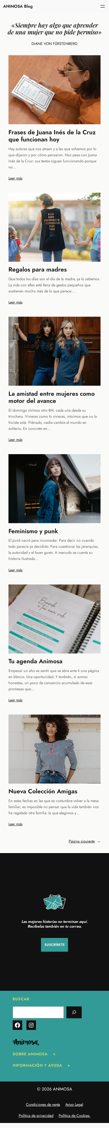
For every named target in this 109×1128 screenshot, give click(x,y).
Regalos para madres (37, 269)
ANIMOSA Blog (18, 6)
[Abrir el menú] (102, 6)
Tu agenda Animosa (35, 661)
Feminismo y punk (33, 531)
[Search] (74, 1012)
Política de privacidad (36, 1115)
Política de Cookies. (74, 1115)
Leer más (15, 178)
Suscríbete (54, 944)
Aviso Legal (74, 1104)
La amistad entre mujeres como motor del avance (51, 397)
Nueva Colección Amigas (42, 791)
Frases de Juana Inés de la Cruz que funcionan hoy (52, 136)
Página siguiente (85, 841)
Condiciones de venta (43, 1104)
